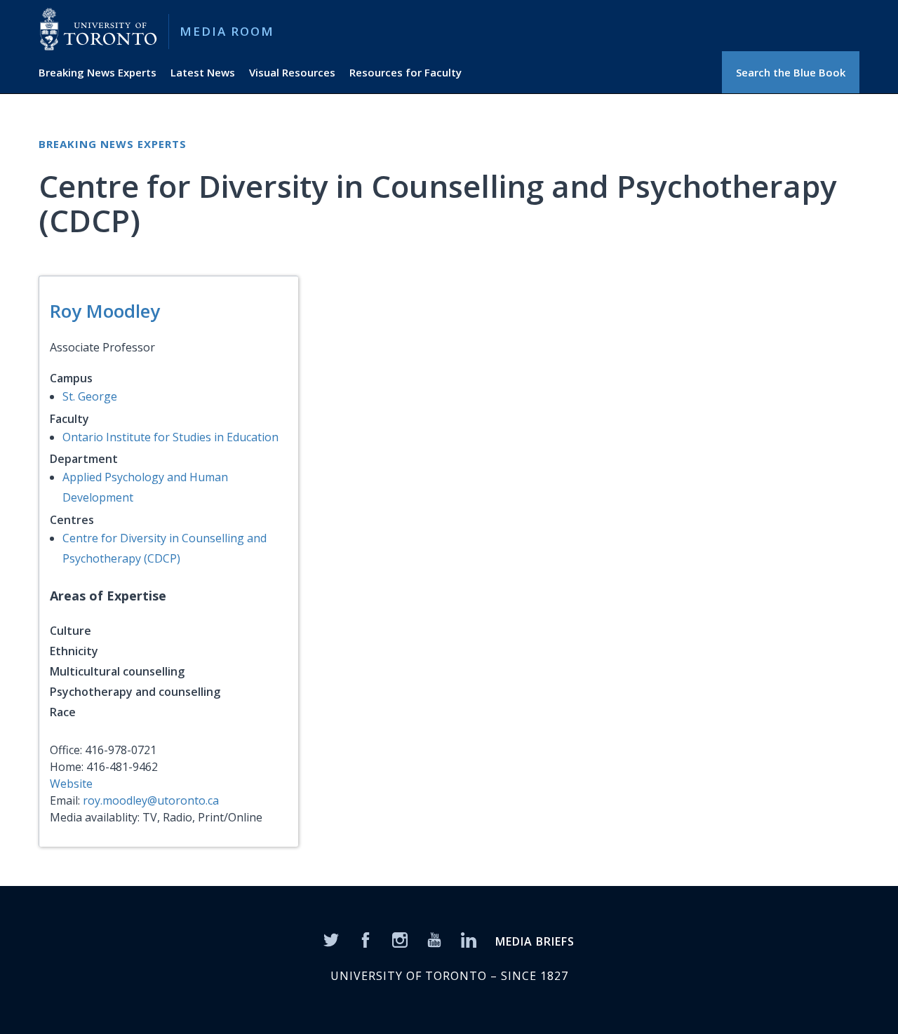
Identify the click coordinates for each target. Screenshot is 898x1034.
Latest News (202, 72)
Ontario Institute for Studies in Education (170, 437)
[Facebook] (365, 939)
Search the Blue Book (790, 72)
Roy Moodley (105, 310)
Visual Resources (292, 72)
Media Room (227, 31)
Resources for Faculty (405, 72)
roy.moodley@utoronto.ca (151, 800)
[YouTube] (434, 939)
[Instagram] (399, 939)
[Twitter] (331, 939)
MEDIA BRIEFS (535, 941)
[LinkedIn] (468, 939)
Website (71, 783)
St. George (89, 396)
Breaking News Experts (97, 72)
